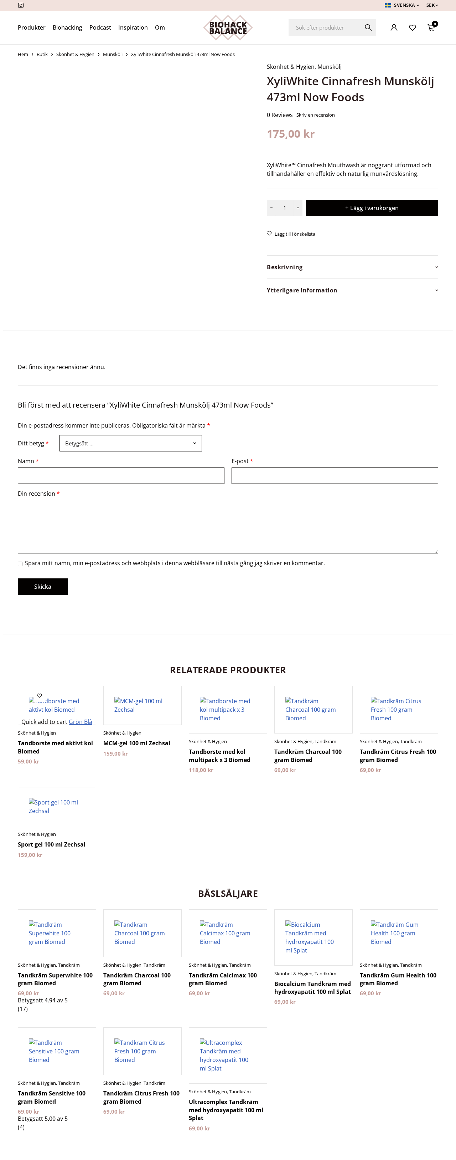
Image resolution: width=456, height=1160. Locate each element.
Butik (42, 54)
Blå (88, 722)
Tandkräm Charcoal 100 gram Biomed (308, 755)
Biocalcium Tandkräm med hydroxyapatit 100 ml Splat (312, 988)
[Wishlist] (412, 27)
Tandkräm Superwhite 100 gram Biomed (55, 979)
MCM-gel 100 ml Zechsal (136, 743)
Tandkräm (325, 741)
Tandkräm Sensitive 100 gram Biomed (52, 1097)
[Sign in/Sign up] (394, 27)
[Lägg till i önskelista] (291, 233)
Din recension (39, 493)
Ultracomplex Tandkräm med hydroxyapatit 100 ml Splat (226, 1110)
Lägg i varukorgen (374, 208)
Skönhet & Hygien (75, 54)
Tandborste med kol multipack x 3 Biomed (219, 755)
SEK (430, 5)
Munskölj (113, 54)
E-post (242, 461)
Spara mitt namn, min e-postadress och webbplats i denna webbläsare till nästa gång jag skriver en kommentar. (175, 563)
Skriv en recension (315, 115)
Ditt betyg (33, 443)
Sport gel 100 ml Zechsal (52, 844)
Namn (28, 461)
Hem (23, 54)
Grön (76, 722)
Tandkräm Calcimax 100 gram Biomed (223, 979)
